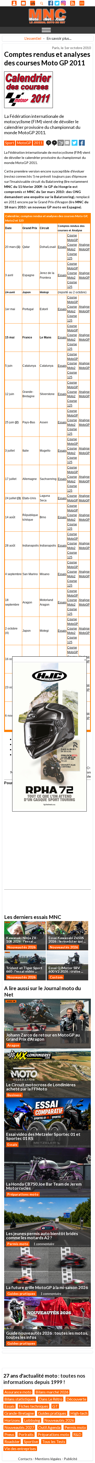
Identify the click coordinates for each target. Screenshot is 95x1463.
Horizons (12, 1420)
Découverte (76, 1399)
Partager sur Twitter (74, 143)
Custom (56, 977)
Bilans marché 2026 (52, 1392)
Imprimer (61, 143)
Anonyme (14, 3)
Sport (9, 143)
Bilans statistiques (19, 1399)
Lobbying (32, 1420)
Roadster (12, 1441)
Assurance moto (17, 1392)
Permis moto (17, 1244)
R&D (77, 1434)
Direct (81, 3)
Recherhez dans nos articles (42, 3)
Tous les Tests (53, 1441)
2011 (38, 143)
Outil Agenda (49, 1427)
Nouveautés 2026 (21, 947)
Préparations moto (22, 1194)
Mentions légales (48, 1459)
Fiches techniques (33, 1406)
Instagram (63, 3)
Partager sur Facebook (82, 143)
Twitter (57, 3)
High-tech (78, 1413)
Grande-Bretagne (19, 1413)
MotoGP (24, 143)
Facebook (50, 3)
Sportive (31, 1441)
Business (14, 1095)
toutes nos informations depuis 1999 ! (44, 1378)
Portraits (26, 1434)
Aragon (13, 1045)
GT (55, 1406)
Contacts (25, 1459)
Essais (62, 246)
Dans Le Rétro (50, 1399)
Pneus (9, 1434)
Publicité (70, 1459)
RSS (72, 3)
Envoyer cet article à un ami (67, 143)
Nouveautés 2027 (19, 1427)
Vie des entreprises (20, 1448)
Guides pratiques (21, 1293)
